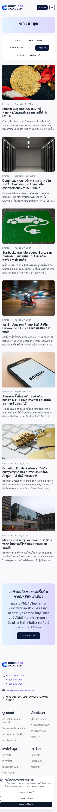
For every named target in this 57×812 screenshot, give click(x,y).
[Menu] (52, 7)
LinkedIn (35, 754)
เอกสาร (20, 55)
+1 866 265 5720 (14, 684)
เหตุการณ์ (42, 47)
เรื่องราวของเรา (39, 718)
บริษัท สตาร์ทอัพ (35, 40)
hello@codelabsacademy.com (20, 690)
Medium (35, 766)
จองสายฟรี (27, 635)
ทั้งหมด (18, 40)
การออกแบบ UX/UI (12, 734)
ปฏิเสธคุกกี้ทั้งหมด (26, 798)
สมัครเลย (42, 7)
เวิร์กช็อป (7, 760)
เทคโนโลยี (35, 55)
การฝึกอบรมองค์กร (41, 724)
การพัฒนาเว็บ (9, 740)
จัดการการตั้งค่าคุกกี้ (26, 792)
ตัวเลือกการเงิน (38, 730)
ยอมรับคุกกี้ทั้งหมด (26, 804)
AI (30, 47)
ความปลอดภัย (16, 47)
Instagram (36, 760)
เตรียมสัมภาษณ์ (10, 766)
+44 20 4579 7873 (15, 675)
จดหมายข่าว (8, 772)
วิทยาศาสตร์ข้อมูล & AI (14, 728)
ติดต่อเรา (35, 736)
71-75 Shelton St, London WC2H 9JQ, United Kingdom (27, 698)
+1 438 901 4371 (14, 679)
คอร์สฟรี (6, 754)
